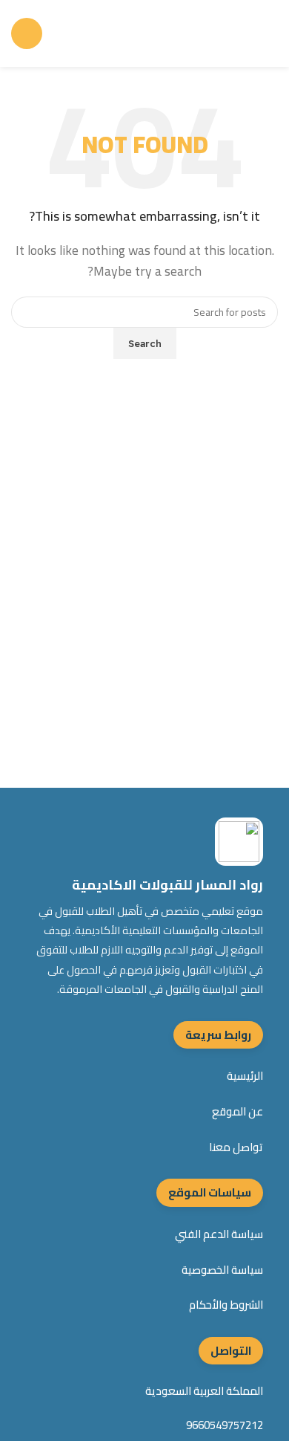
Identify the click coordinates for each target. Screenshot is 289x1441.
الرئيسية (245, 1076)
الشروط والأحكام (226, 1305)
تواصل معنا (236, 1147)
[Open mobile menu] (27, 33)
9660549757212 (224, 1425)
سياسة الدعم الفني (219, 1234)
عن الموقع (237, 1112)
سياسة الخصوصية (222, 1270)
